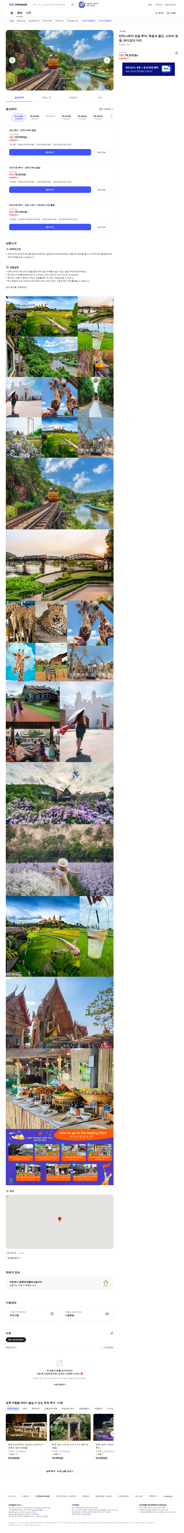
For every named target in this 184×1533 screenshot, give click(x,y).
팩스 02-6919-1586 (79, 1510)
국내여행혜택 (105, 20)
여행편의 (98, 1408)
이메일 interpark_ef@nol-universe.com (153, 1510)
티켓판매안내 (123, 1496)
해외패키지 (34, 20)
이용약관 (25, 1496)
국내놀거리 (72, 20)
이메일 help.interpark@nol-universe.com (103, 1510)
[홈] (12, 12)
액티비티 (36, 1408)
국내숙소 (59, 20)
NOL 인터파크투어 (16, 1340)
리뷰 (100, 97)
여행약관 (85, 1496)
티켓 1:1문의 (86, 1514)
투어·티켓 (47, 20)
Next (113, 1434)
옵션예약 (19, 97)
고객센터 (152, 1496)
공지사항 (138, 1496)
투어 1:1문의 (76, 1514)
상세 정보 (101, 152)
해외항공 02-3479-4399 (81, 1512)
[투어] (19, 12)
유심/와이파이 (68, 1408)
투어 (25, 1408)
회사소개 (11, 1496)
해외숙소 (21, 20)
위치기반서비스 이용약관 (66, 1496)
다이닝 (110, 1408)
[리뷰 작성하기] (112, 1333)
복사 (22, 1253)
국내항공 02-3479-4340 (101, 1512)
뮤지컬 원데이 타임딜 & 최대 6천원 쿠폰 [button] (51, 4)
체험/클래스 (84, 1408)
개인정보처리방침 (42, 1496)
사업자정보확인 (37, 1510)
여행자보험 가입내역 (104, 1496)
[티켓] (28, 12)
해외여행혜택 (88, 20)
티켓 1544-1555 (92, 1508)
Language (168, 1496)
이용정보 (73, 97)
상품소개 (46, 97)
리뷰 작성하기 (60, 1384)
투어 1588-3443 (78, 1508)
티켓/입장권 (13, 1408)
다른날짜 (107, 109)
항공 (12, 20)
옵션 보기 (50, 152)
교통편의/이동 (50, 1408)
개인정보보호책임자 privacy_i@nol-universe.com (157, 1512)
